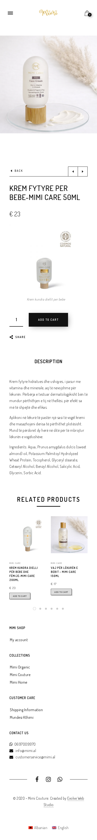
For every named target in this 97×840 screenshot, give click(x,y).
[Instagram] (48, 780)
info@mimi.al (26, 750)
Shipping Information (26, 709)
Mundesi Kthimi (21, 717)
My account (19, 639)
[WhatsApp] (60, 780)
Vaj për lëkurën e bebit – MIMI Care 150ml (64, 572)
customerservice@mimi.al (35, 757)
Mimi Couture (20, 674)
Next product (82, 171)
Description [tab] (48, 361)
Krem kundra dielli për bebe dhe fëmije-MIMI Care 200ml (23, 573)
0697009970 (25, 744)
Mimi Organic (20, 667)
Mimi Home (18, 682)
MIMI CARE (15, 563)
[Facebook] (37, 780)
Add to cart (20, 596)
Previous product (73, 171)
